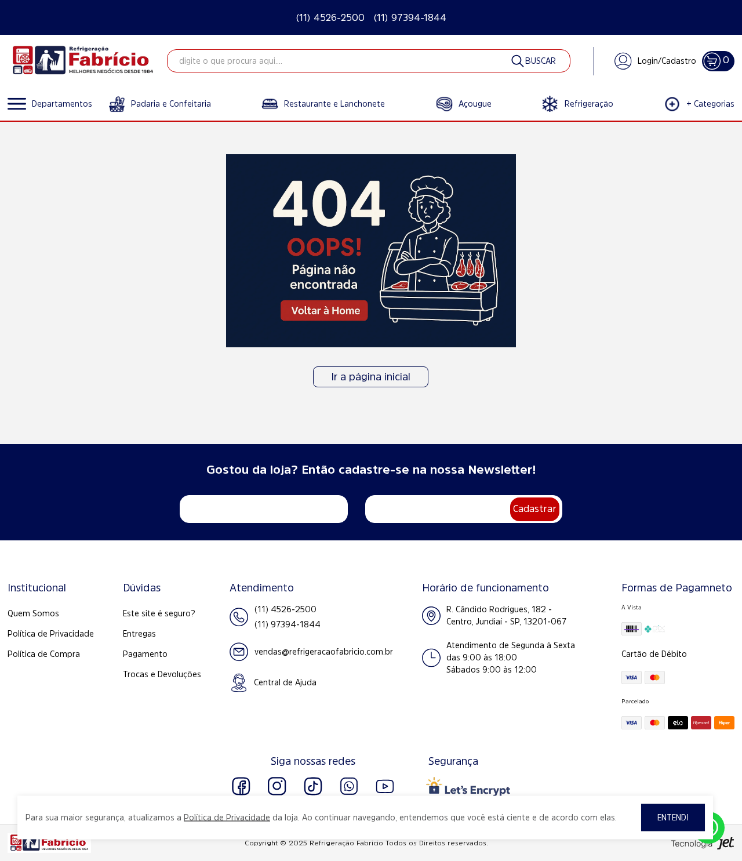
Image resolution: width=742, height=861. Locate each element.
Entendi (673, 817)
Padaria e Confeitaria (171, 104)
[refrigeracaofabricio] (83, 60)
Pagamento (145, 654)
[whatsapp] (349, 786)
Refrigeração (589, 104)
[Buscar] (533, 60)
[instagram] (277, 786)
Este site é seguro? (159, 613)
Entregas (139, 634)
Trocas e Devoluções (162, 674)
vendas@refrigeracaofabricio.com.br (323, 652)
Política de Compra (44, 654)
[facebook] (241, 786)
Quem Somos (33, 613)
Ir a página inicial (370, 377)
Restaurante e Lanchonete (334, 104)
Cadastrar (534, 508)
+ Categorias (710, 104)
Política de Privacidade (51, 634)
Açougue (475, 104)
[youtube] (385, 786)
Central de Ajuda (285, 682)
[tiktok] (313, 786)
